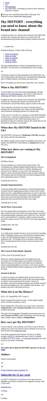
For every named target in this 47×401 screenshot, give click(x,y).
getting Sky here (20, 331)
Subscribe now (6, 387)
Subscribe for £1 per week (15, 374)
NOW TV (11, 336)
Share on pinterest (11, 58)
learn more (27, 16)
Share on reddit (10, 60)
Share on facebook (11, 54)
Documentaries (10, 7)
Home (7, 3)
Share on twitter (10, 56)
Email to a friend (11, 62)
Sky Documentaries (16, 94)
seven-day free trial (31, 338)
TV (6, 5)
